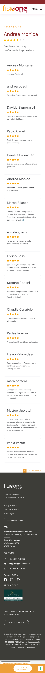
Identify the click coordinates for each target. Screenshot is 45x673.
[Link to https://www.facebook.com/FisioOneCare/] (5, 579)
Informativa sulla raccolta (16, 663)
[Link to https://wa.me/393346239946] (18, 579)
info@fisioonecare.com (19, 563)
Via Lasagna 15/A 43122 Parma (12, 543)
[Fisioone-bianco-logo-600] (13, 484)
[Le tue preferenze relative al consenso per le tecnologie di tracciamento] (40, 668)
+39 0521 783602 (16, 559)
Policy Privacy (10, 505)
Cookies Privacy (11, 509)
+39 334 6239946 (17, 568)
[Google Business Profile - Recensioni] (22, 70)
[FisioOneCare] (14, 6)
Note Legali (9, 513)
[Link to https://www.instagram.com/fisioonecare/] (12, 579)
